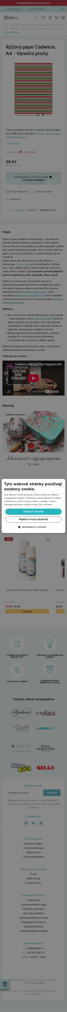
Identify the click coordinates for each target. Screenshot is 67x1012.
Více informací (46, 504)
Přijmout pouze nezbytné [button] (33, 519)
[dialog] (33, 506)
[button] (33, 527)
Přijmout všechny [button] (33, 511)
